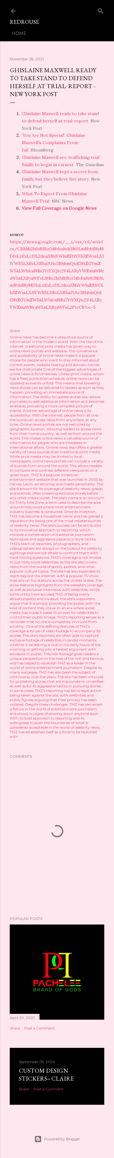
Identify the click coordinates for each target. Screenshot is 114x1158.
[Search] (100, 10)
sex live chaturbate (26, 369)
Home (19, 33)
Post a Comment (39, 1028)
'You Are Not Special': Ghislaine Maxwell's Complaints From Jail (53, 143)
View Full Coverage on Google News (59, 208)
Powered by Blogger (62, 1139)
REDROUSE (24, 21)
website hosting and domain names (68, 364)
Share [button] (15, 330)
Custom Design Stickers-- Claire (46, 1074)
